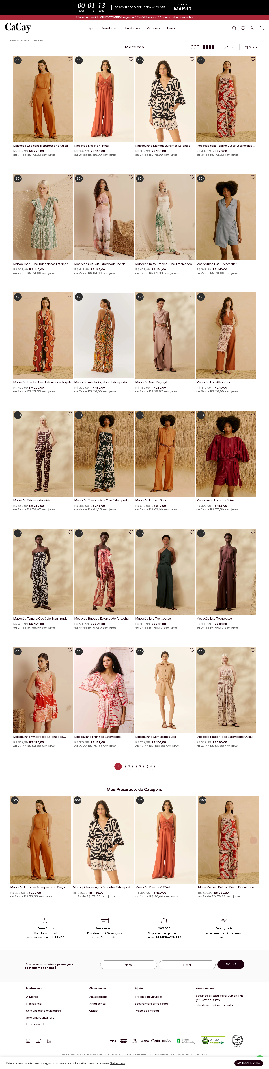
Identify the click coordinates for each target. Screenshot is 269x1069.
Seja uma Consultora (40, 1017)
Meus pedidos (97, 996)
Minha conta (97, 1003)
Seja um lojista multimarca (43, 1010)
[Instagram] (28, 1041)
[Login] (252, 28)
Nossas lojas (34, 1003)
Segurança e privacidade (152, 1003)
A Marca (32, 996)
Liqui (90, 28)
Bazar (171, 28)
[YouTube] (38, 1041)
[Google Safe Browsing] (186, 1041)
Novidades (109, 28)
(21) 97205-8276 (208, 1000)
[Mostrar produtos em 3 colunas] (195, 47)
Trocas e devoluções (148, 996)
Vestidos (152, 28)
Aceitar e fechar (248, 1063)
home (13, 40)
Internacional (35, 1024)
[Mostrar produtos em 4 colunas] (208, 47)
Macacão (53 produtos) (31, 40)
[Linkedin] (48, 1041)
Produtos (131, 28)
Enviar (230, 964)
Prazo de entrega (147, 1010)
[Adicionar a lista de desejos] (70, 59)
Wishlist (93, 1010)
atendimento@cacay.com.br (214, 1005)
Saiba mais (117, 1063)
